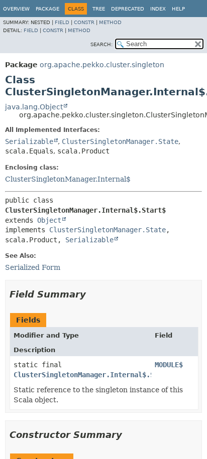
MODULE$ (169, 365)
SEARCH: (101, 44)
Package (47, 9)
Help (178, 9)
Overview (16, 9)
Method (110, 22)
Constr (84, 22)
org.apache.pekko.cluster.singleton (102, 65)
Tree (98, 9)
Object (49, 220)
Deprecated (127, 9)
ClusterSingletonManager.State (120, 141)
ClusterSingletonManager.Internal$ (68, 179)
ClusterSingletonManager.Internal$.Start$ (94, 375)
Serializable (29, 141)
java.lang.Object (34, 107)
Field (62, 22)
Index (158, 9)
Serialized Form (32, 267)
